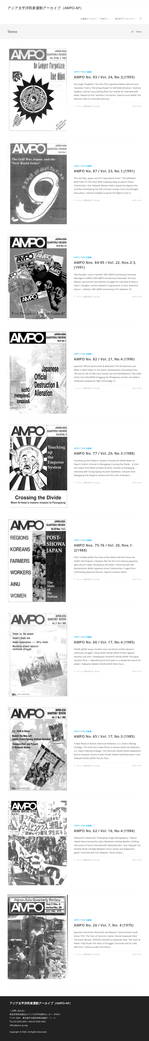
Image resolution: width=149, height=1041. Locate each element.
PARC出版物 (86, 72)
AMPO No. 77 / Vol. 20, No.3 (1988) (104, 453)
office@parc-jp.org (19, 1025)
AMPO (76, 72)
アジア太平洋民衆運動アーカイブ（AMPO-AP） (45, 7)
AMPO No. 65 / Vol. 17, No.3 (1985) (104, 736)
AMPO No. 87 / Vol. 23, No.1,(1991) (104, 171)
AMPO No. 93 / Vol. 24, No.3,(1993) (104, 77)
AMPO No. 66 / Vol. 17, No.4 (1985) (104, 642)
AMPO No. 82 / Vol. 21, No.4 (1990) (104, 359)
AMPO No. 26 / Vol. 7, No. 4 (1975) (103, 925)
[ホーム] (132, 31)
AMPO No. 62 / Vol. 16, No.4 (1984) (104, 830)
